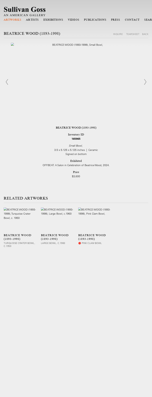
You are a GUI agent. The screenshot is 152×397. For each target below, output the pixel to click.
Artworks (12, 19)
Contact (132, 19)
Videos (73, 19)
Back (145, 34)
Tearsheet (133, 34)
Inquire (118, 34)
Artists (32, 19)
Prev (7, 82)
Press (115, 19)
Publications (95, 19)
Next (145, 82)
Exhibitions (53, 19)
